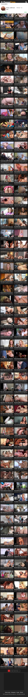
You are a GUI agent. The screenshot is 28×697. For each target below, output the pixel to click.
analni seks (8, 437)
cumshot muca (17, 52)
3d (8, 656)
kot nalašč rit (24, 382)
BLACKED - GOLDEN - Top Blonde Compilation (20, 248)
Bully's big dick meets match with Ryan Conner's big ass (7, 369)
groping (9, 294)
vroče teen (19, 239)
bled (21, 305)
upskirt (9, 96)
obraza (22, 85)
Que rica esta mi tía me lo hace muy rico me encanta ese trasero (20, 369)
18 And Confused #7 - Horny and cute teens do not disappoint (20, 336)
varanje (16, 140)
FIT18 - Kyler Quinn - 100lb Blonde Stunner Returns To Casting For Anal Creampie (7, 347)
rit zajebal (3, 19)
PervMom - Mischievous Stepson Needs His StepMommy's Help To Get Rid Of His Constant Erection (20, 501)
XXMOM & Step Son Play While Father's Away (7, 204)
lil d (1, 569)
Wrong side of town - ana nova (20, 655)
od (15, 360)
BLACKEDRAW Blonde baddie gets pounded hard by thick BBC (20, 182)
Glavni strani (7, 692)
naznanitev (24, 140)
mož (6, 19)
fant (15, 448)
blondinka (16, 41)
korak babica (6, 107)
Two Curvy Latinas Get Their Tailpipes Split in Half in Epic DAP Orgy (7, 84)
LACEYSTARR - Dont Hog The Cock (7, 611)
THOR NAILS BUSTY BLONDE (7, 160)
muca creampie (4, 41)
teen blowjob (17, 19)
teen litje (4, 569)
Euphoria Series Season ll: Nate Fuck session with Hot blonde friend (7, 633)
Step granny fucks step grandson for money (7, 106)
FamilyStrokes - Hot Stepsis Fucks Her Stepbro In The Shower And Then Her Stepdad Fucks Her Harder (7, 237)
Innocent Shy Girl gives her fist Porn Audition (20, 424)
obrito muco (23, 52)
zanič (15, 393)
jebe (15, 601)
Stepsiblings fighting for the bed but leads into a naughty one (7, 215)
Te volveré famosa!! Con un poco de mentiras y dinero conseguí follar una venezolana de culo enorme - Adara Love (20, 215)
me (15, 30)
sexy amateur (17, 645)
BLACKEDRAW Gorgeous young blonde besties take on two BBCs (7, 248)
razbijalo (16, 184)
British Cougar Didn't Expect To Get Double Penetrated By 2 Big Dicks (7, 666)
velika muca (23, 63)
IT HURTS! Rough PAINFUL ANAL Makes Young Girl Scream (20, 292)
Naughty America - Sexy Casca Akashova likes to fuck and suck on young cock (7, 358)
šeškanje (23, 448)
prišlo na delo (10, 19)
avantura (16, 349)
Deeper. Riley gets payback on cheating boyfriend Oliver (20, 139)
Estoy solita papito (5, 182)
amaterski (20, 118)
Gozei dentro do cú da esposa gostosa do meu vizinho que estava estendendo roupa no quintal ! (20, 106)
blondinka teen (23, 19)
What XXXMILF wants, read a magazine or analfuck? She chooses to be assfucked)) (20, 171)
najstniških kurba (8, 634)
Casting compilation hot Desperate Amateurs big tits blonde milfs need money (20, 413)
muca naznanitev (10, 217)
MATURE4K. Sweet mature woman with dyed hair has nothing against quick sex (20, 160)
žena (5, 316)
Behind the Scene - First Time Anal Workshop (7, 578)
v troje (5, 261)
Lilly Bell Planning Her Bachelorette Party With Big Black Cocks (20, 435)
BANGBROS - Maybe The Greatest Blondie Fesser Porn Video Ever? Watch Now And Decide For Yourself (7, 545)
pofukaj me (3, 52)
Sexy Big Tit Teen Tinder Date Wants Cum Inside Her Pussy (20, 314)
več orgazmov (17, 63)
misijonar (11, 623)
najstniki (18, 96)
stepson (10, 492)
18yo (17, 30)
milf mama (13, 140)
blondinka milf (20, 151)
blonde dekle (6, 579)
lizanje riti (3, 338)
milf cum (23, 503)
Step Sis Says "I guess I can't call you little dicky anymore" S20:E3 (20, 204)
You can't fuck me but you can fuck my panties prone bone (7, 51)
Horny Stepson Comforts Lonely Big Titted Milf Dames (20, 512)
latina (26, 107)
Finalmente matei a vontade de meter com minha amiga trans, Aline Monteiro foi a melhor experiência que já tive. (20, 281)
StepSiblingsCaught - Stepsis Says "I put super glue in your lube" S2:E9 (7, 270)
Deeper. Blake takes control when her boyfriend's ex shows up (20, 446)
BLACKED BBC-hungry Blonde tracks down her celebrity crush (20, 226)
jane (11, 162)
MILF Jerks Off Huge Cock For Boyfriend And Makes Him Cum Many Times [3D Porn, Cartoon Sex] (7, 655)
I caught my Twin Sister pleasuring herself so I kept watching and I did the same (7, 226)
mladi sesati (5, 360)
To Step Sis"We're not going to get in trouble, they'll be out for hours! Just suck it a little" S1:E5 (20, 391)
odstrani (2, 393)
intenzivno (3, 536)
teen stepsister (9, 503)
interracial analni (11, 426)
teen (2, 415)
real (9, 118)
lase (25, 558)
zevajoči (23, 470)
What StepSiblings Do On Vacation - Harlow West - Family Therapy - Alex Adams (7, 512)
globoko (9, 85)
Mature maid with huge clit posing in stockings (7, 314)
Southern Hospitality (5, 435)
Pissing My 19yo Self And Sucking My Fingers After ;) (20, 40)
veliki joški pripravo (21, 415)
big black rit (7, 371)
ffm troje (9, 261)
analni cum (3, 437)
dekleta (16, 667)
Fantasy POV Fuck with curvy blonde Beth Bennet (7, 73)
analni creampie (4, 349)
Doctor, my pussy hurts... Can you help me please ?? (7, 40)
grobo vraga (7, 327)
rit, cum (2, 470)
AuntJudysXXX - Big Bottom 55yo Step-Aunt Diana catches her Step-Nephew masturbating (7, 523)
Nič (23, 327)
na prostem (23, 129)
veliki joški (16, 382)
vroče (15, 239)
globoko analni (22, 30)
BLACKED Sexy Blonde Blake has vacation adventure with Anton (20, 347)
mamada (23, 96)
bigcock (20, 437)
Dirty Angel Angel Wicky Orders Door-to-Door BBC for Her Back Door (20, 149)
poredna (16, 536)
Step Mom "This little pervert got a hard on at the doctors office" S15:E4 (7, 402)
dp (20, 656)
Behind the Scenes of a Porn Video (20, 358)
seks (20, 492)
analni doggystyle (18, 74)
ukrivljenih (12, 206)
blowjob (21, 206)
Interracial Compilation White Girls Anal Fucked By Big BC (20, 578)
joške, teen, (19, 272)
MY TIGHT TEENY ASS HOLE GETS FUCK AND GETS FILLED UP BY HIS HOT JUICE (7, 644)
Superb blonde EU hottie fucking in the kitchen (20, 633)
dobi (1, 623)
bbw (26, 41)
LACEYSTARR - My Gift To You (7, 556)
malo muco (16, 206)
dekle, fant (23, 393)
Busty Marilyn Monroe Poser (20, 545)
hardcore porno (8, 525)
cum (15, 96)
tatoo (20, 382)
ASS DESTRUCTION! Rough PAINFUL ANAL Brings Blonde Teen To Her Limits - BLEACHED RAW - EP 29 (20, 84)
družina (24, 118)
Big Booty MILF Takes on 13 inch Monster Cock (20, 402)
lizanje (23, 228)
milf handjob (11, 393)
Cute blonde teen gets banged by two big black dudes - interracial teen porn (20, 479)
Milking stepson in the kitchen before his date (20, 117)
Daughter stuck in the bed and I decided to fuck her (7, 325)
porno (6, 85)
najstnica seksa (23, 525)
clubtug (25, 459)
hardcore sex (10, 239)
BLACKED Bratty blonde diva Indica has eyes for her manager (7, 589)
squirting (2, 85)
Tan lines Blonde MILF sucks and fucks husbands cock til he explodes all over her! (20, 600)
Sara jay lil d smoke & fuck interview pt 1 (7, 567)
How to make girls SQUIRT (20, 666)
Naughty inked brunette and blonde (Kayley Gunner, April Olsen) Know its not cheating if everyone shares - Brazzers (7, 128)
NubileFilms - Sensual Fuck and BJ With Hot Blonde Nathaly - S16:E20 (20, 556)
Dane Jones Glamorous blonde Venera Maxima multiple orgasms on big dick (20, 62)
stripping (24, 547)
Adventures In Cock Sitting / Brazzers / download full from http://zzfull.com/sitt (20, 622)
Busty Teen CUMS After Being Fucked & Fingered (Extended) (20, 270)
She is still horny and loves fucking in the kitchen (7, 479)
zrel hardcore (10, 151)
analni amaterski (21, 107)
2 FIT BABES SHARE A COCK (7, 259)
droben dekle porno (8, 382)
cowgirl (4, 195)
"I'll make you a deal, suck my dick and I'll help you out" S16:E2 (7, 193)
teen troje (23, 481)
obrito (25, 162)
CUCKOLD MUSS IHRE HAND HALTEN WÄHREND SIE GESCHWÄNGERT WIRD (7, 336)
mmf (9, 448)
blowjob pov (11, 173)
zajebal (22, 612)
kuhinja (15, 118)
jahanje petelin (8, 250)
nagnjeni (8, 52)
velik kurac (3, 371)
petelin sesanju (11, 63)
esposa (15, 107)
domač (11, 118)
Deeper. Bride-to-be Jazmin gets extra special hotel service (7, 622)
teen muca (10, 41)
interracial (20, 184)
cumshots (24, 656)
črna (1, 129)
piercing (22, 623)
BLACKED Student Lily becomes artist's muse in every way (20, 325)
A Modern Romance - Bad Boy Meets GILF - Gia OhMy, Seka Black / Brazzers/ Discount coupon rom (7, 171)
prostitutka (23, 492)
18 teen (16, 338)
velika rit (8, 316)
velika (8, 129)
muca (2, 96)
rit (11, 85)
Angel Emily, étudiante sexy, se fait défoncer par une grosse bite (20, 644)
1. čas (15, 569)
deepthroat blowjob (12, 569)
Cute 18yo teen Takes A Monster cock (7, 413)
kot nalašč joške (4, 140)
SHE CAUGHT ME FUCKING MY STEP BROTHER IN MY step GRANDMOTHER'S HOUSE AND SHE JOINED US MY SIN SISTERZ (20, 128)
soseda (12, 30)
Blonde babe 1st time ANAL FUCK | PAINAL (20, 567)
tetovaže (10, 360)
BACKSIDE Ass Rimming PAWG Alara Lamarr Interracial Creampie (7, 600)
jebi (1, 305)
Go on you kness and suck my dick (7, 62)
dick (1, 195)
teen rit (4, 415)
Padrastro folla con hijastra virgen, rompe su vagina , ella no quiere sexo (7, 117)
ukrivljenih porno (4, 74)
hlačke (12, 96)
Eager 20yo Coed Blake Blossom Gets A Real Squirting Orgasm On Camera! (20, 259)
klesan (9, 404)
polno (15, 623)
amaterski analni (13, 579)
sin (24, 612)
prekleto (2, 261)
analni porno (23, 579)
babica (12, 612)
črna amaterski (9, 415)
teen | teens (6, 470)
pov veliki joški (11, 74)
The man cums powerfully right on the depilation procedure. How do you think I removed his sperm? (7, 391)
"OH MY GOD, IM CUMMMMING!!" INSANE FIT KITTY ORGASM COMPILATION (7, 468)
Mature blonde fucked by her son (20, 611)
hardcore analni (17, 85)
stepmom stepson (4, 492)
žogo (12, 272)
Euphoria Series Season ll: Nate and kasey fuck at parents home (7, 303)
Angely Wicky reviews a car (7, 149)
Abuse (21, 692)
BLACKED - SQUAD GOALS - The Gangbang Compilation (20, 73)
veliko (2, 316)
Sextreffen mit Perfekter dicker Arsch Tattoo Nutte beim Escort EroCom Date (20, 380)
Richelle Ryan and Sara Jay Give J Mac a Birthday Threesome (20, 589)
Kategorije (13, 692)
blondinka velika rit (4, 173)
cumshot (5, 129)
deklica (2, 404)
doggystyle (25, 184)
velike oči (11, 591)
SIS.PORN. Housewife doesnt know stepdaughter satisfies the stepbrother (7, 501)
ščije (24, 41)
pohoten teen (3, 481)
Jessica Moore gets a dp (6, 446)
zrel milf (9, 558)
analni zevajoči (17, 470)
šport (7, 195)
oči (1, 591)
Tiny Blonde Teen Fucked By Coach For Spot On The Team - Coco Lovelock (20, 18)
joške (20, 129)
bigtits (20, 547)
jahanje (3, 591)
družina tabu (13, 514)
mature (8, 30)
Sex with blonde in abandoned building (20, 490)
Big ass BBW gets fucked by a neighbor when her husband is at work (7, 18)
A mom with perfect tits (6, 139)
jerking (20, 459)
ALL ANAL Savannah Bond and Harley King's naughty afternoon (20, 534)
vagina (2, 118)
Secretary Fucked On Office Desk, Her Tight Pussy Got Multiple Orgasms (7, 281)
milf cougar (21, 514)
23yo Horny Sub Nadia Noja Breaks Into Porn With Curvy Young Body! (7, 380)
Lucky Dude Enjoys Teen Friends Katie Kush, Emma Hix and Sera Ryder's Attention (7, 457)
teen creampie (11, 349)
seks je (9, 140)
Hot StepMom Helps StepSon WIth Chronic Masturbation (20, 193)
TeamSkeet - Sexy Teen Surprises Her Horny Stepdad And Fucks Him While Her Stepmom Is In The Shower (20, 303)
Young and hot (17, 237)
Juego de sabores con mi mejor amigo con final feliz (20, 95)
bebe (26, 96)
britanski (13, 558)
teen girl (2, 184)
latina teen (21, 283)
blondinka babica (4, 612)
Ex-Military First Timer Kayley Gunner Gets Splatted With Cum (20, 51)
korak (2, 107)
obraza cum (17, 525)
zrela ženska (17, 162)
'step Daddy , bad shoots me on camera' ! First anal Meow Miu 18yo (20, 29)
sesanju (20, 41)
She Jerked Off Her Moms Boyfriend (20, 457)
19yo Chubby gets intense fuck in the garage (7, 534)
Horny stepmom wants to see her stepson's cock (7, 490)
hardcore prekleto (6, 305)
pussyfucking (23, 217)
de (14, 217)
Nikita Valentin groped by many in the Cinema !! (7, 292)
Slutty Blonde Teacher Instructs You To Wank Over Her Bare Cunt (7, 95)
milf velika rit (24, 195)
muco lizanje (7, 272)
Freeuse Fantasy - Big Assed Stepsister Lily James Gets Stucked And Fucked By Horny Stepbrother (20, 523)
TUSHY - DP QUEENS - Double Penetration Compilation (20, 468)
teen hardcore (4, 239)
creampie (21, 349)
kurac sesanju (5, 63)
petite (11, 52)
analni (15, 151)
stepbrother (3, 503)
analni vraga (24, 294)
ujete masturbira (4, 228)
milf (6, 151)
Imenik (17, 692)
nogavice (2, 151)
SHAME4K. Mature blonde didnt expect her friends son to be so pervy (7, 29)
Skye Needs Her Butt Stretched (7, 424)
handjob (20, 250)
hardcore (6, 404)
